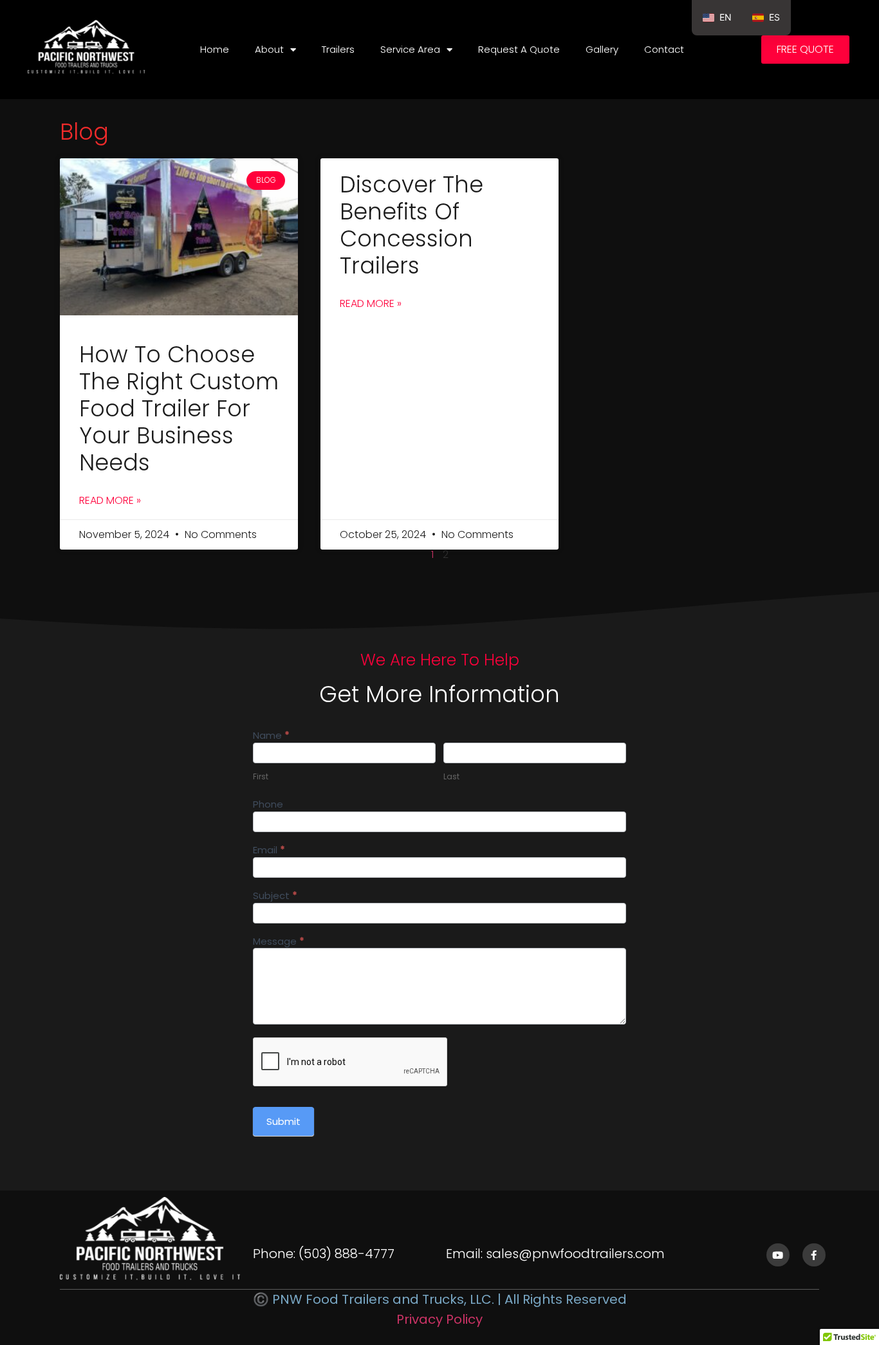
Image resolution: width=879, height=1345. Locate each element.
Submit (283, 1121)
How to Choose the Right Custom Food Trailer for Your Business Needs (179, 408)
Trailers (338, 49)
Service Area (410, 49)
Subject (275, 896)
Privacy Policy (439, 1319)
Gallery (602, 49)
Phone (268, 805)
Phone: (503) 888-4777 (323, 1254)
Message (278, 942)
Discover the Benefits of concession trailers (411, 225)
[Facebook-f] (814, 1254)
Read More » (110, 500)
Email (269, 851)
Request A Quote (519, 49)
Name (271, 736)
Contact (664, 49)
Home (214, 49)
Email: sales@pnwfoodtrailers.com (555, 1254)
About (269, 49)
